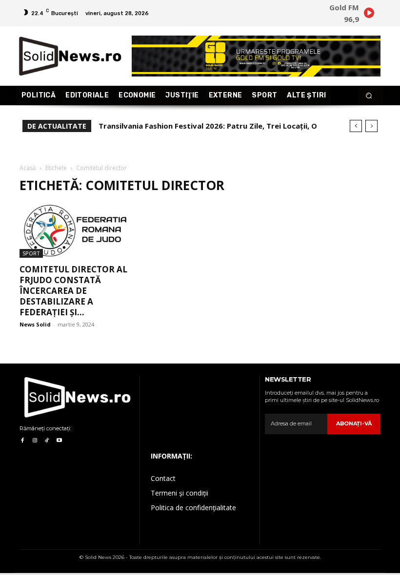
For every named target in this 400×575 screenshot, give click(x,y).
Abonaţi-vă (354, 423)
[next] (371, 126)
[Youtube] (59, 440)
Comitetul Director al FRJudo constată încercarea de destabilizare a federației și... (73, 291)
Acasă (28, 168)
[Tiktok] (47, 440)
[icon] (369, 14)
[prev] (356, 126)
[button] (369, 95)
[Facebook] (22, 440)
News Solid (35, 324)
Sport (31, 253)
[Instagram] (34, 440)
